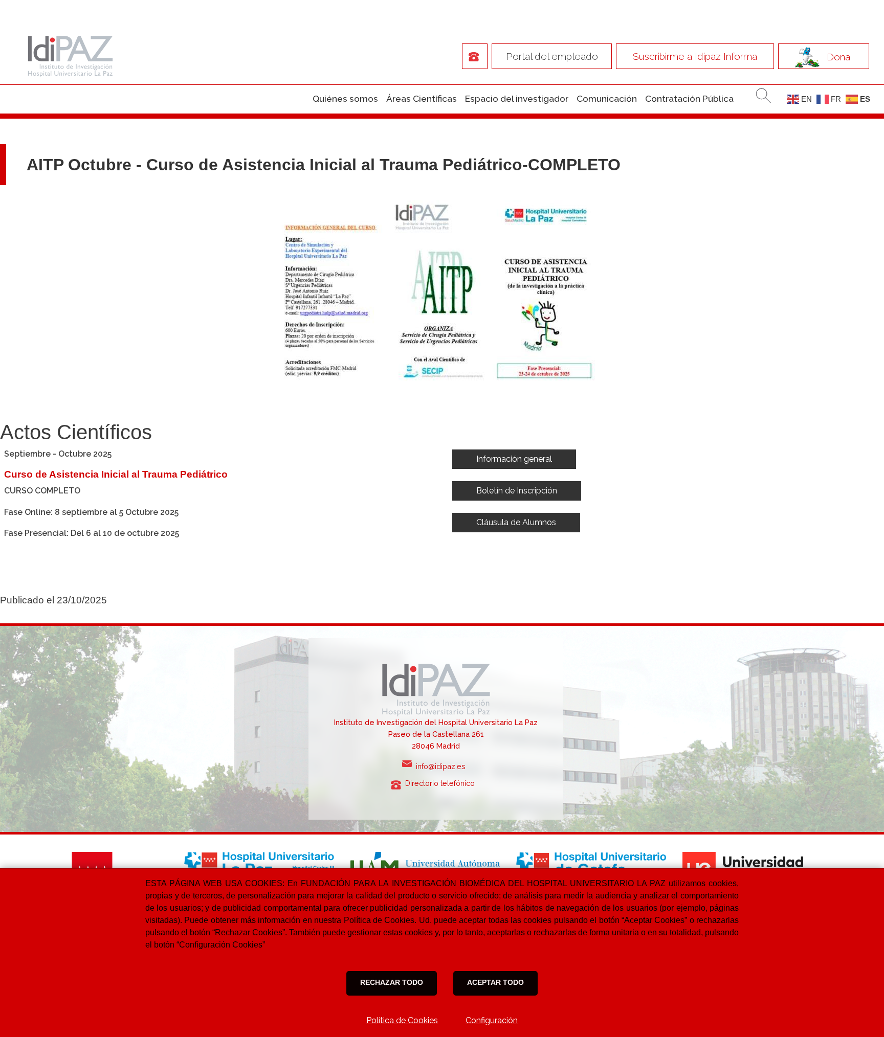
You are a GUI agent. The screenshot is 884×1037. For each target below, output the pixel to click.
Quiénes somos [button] (345, 98)
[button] (514, 459)
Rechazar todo (391, 982)
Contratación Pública (689, 98)
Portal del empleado (552, 56)
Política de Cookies (402, 1020)
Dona (838, 56)
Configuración (492, 1020)
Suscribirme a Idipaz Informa (695, 56)
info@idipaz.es (443, 766)
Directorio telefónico (443, 783)
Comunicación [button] (607, 98)
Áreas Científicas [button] (421, 98)
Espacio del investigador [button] (516, 98)
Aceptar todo (495, 982)
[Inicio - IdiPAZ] (67, 55)
